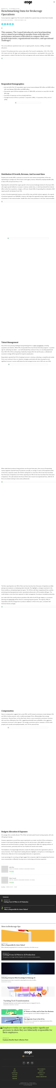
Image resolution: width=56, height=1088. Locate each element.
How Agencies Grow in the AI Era (34, 1019)
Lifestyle (41, 1074)
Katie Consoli (10, 20)
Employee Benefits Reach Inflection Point (15, 1040)
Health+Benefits (41, 1069)
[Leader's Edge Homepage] (28, 1052)
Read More (11, 871)
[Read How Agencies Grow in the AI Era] (12, 1020)
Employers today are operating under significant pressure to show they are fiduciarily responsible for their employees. (27, 1030)
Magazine (14, 1076)
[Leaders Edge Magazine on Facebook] (23, 1062)
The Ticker (14, 1074)
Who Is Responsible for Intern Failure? (16, 909)
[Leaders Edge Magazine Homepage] (28, 2)
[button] (54, 1)
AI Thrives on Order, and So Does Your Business (39, 1011)
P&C (15, 1069)
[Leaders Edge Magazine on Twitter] (28, 1062)
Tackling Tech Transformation (16, 1001)
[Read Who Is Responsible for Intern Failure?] (28, 936)
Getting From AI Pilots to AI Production (16, 902)
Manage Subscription (41, 1076)
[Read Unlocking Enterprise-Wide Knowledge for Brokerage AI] (28, 968)
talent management (38, 345)
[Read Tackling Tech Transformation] (28, 992)
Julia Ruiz (5, 20)
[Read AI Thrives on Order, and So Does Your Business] (12, 1012)
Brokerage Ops (7, 900)
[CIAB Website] (28, 1056)
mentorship (11, 599)
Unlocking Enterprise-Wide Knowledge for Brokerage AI (18, 978)
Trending (6, 897)
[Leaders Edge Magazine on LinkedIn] (32, 1062)
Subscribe (14, 1078)
